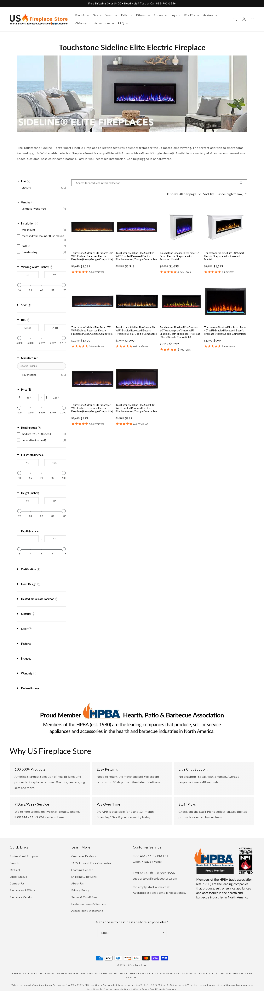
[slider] (19, 285)
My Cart (15, 869)
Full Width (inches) (32, 455)
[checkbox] (41, 187)
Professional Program (24, 856)
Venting (25, 202)
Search (14, 863)
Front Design (28, 584)
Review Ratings (30, 688)
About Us (77, 883)
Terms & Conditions (84, 897)
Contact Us (17, 883)
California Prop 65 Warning (88, 904)
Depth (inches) (29, 531)
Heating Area (29, 427)
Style (24, 305)
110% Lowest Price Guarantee (91, 863)
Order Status (18, 876)
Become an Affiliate (22, 890)
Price (26, 389)
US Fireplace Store (136, 965)
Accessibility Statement (87, 910)
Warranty (26, 673)
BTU (23, 320)
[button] (82, 15)
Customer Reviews (83, 856)
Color (24, 628)
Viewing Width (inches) (35, 267)
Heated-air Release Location (37, 599)
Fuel (23, 181)
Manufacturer (29, 358)
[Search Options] (243, 182)
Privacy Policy (80, 890)
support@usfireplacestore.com (155, 878)
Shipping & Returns (84, 876)
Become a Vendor (21, 897)
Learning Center (82, 869)
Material (26, 613)
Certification (28, 569)
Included (26, 658)
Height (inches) (30, 493)
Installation (27, 223)
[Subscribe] (162, 932)
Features (26, 643)
